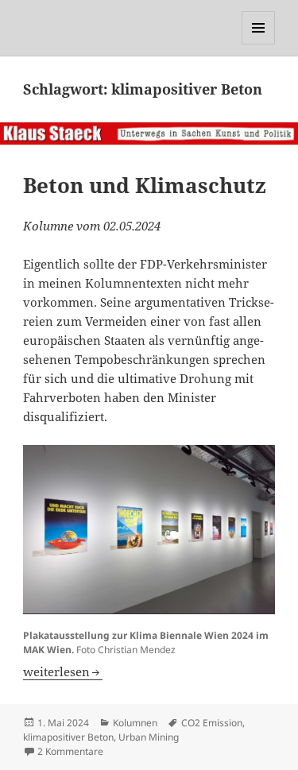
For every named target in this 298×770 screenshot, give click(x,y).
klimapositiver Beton (68, 737)
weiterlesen (63, 671)
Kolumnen (135, 722)
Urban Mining (148, 737)
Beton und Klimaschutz (144, 185)
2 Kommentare (70, 751)
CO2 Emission (211, 722)
